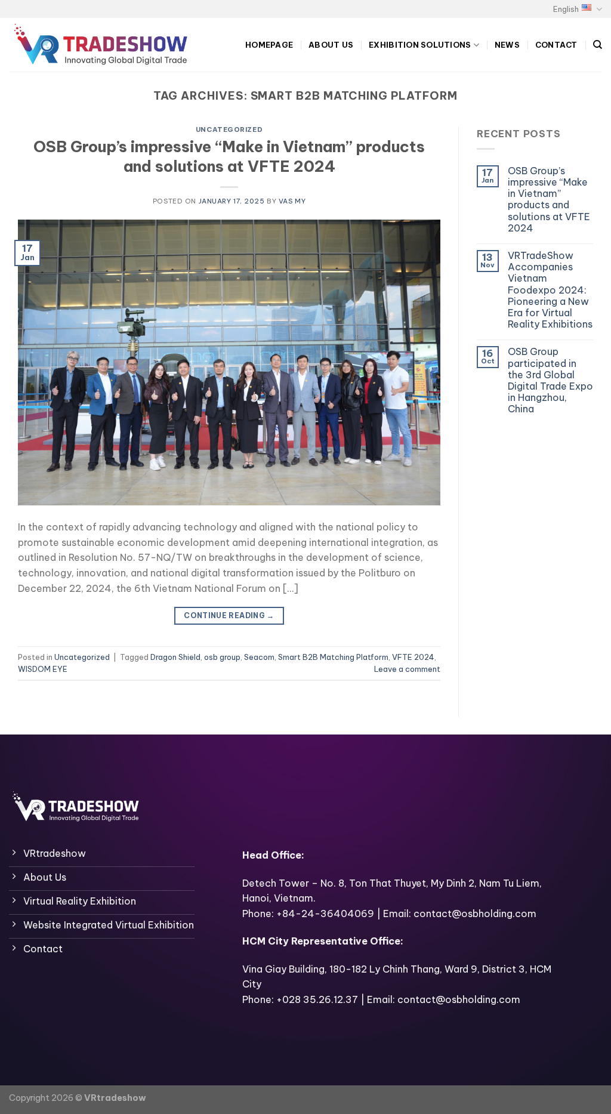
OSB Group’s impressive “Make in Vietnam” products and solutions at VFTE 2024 (229, 156)
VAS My (292, 201)
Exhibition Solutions (420, 45)
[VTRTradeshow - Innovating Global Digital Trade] (104, 45)
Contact (556, 45)
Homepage (269, 45)
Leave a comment (407, 669)
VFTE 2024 (413, 657)
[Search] (597, 44)
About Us (330, 45)
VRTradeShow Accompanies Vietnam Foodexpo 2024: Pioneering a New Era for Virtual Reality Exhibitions (550, 290)
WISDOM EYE (42, 669)
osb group (222, 657)
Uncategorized (229, 129)
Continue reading (229, 615)
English (566, 9)
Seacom (259, 657)
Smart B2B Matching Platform (333, 657)
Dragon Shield (175, 657)
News (507, 45)
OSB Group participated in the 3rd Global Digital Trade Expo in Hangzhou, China (550, 380)
